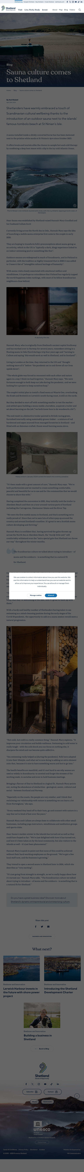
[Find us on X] (70, 1)
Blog (66, 10)
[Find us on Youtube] (76, 1)
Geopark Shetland (29, 2)
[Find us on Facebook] (67, 1)
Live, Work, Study (32, 9)
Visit (20, 9)
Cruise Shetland (49, 2)
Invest (45, 9)
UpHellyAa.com (59, 2)
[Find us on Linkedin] (81, 1)
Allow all (51, 595)
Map (61, 10)
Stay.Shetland (39, 2)
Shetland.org (18, 2)
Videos (72, 10)
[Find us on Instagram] (73, 1)
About (54, 10)
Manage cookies (35, 595)
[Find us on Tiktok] (79, 1)
